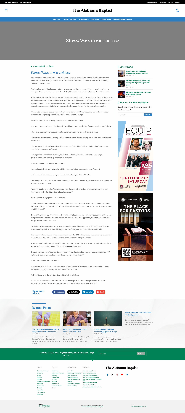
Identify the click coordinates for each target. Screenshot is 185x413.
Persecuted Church (57, 385)
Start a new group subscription (91, 377)
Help (99, 407)
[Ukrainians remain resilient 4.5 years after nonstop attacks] (121, 94)
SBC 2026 (56, 19)
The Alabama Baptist (11, 2)
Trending (95, 19)
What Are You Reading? (74, 379)
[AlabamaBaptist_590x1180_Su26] (135, 156)
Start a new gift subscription (90, 375)
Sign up (147, 114)
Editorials (54, 375)
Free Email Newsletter (122, 19)
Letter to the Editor (72, 375)
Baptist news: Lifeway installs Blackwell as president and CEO (137, 72)
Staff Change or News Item (74, 373)
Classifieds (106, 19)
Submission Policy (72, 385)
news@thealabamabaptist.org (139, 406)
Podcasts (54, 379)
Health (51, 66)
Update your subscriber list (90, 382)
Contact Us (40, 373)
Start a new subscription (89, 371)
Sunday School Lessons (58, 373)
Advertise (39, 388)
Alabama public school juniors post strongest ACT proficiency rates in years (138, 83)
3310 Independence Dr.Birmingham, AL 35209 (44, 406)
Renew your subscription (89, 373)
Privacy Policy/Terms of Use (89, 407)
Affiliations (40, 383)
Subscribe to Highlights (89, 385)
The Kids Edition (69, 19)
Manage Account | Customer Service (92, 387)
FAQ (102, 407)
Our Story (39, 377)
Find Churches (41, 392)
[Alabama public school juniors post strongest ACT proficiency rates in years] (121, 83)
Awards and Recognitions (43, 381)
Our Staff (39, 379)
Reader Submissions (73, 377)
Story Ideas (70, 371)
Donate (39, 375)
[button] (177, 10)
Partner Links (40, 385)
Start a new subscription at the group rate (92, 380)
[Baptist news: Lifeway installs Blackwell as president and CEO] (121, 73)
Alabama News (55, 377)
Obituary (70, 381)
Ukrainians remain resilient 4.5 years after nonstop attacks (138, 93)
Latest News (84, 19)
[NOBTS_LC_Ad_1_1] (135, 227)
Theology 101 (55, 383)
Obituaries (54, 381)
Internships (40, 390)
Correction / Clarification (74, 383)
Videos (53, 388)
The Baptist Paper (25, 2)
